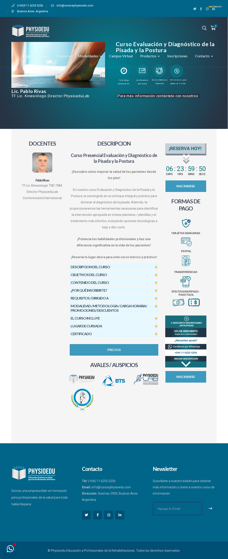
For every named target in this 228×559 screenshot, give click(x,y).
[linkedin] (119, 515)
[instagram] (108, 515)
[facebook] (97, 515)
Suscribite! (210, 508)
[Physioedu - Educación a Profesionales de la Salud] (30, 30)
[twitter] (86, 515)
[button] (10, 548)
